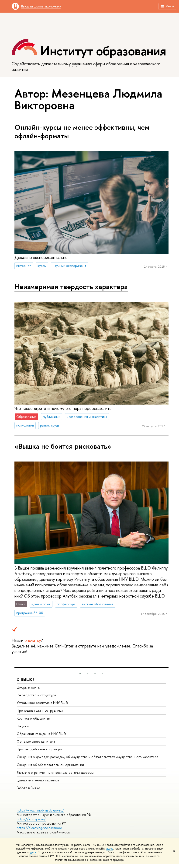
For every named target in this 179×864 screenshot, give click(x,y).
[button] (80, 674)
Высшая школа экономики (41, 6)
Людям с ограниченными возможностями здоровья (55, 772)
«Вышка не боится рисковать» (62, 446)
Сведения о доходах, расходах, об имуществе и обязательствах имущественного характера (87, 757)
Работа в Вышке (28, 788)
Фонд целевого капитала (36, 741)
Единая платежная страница (38, 780)
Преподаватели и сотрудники (40, 710)
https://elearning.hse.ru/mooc (39, 828)
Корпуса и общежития (34, 718)
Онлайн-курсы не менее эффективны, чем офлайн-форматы (81, 131)
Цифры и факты (28, 687)
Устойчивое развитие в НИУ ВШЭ (42, 702)
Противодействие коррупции (39, 749)
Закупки (23, 726)
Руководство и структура (36, 695)
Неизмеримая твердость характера (71, 286)
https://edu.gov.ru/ (31, 819)
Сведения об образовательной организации (50, 765)
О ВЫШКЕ (25, 679)
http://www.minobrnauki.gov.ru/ (40, 810)
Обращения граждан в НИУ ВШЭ (41, 733)
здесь (109, 848)
